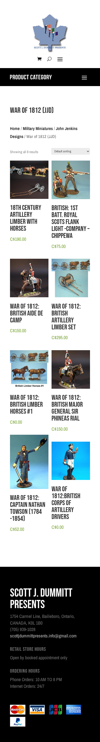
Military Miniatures (38, 128)
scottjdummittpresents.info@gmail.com (43, 636)
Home (15, 128)
